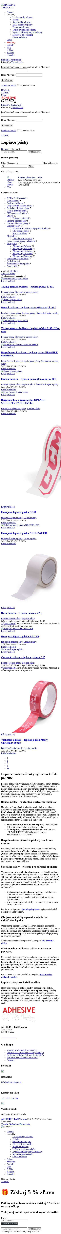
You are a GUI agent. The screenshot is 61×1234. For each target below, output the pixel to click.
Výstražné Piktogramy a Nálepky (27, 32)
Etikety (15, 19)
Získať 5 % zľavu (9, 1224)
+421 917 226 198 (9, 1098)
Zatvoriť (5, 1181)
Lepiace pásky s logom (22, 17)
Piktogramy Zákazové (22, 256)
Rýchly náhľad (8, 281)
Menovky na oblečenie (22, 35)
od (15, 1124)
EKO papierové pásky (22, 25)
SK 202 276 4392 (18, 1039)
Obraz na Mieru (19, 37)
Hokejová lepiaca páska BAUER (20, 636)
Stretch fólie (12, 266)
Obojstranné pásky (20, 231)
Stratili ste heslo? (8, 85)
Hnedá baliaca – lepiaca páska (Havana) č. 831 (28, 307)
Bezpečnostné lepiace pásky (19, 205)
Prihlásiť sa (7, 80)
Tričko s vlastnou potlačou (24, 30)
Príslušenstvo (13, 261)
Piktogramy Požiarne (21, 246)
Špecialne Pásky (19, 233)
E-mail (4, 1218)
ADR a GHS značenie (17, 198)
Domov (5, 149)
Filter (31, 166)
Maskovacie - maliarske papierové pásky (30, 228)
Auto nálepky (13, 200)
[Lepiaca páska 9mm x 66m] (11, 182)
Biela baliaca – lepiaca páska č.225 (21, 612)
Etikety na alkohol (20, 218)
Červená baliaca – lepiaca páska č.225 (23, 657)
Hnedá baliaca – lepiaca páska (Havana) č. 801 (28, 378)
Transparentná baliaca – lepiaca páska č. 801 (27, 286)
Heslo (8, 75)
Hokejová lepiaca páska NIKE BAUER (24, 533)
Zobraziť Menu (8, 273)
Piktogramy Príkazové (22, 248)
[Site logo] (9, 7)
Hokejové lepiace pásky (17, 223)
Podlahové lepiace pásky (18, 258)
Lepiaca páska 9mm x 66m (30, 177)
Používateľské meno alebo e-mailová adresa (25, 67)
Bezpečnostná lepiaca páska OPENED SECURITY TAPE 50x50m (23, 401)
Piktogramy (12, 243)
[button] (8, 297)
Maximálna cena (50, 163)
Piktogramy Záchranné (22, 253)
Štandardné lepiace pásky (18, 263)
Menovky (11, 236)
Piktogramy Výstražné (22, 251)
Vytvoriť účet (17, 62)
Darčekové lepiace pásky (18, 208)
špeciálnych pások (30, 909)
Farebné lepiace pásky (17, 221)
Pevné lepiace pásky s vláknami (21, 241)
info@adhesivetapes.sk (11, 1082)
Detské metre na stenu (17, 211)
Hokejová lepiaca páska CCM (18, 512)
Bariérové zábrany (20, 27)
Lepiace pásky (13, 226)
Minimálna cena (8, 163)
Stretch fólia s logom (21, 22)
